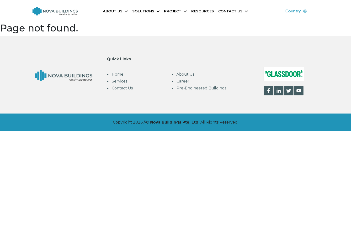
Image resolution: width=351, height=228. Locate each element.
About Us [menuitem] (185, 74)
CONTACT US (230, 11)
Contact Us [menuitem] (122, 88)
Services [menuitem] (119, 81)
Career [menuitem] (182, 81)
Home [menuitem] (117, 74)
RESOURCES (202, 11)
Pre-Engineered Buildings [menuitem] (201, 88)
